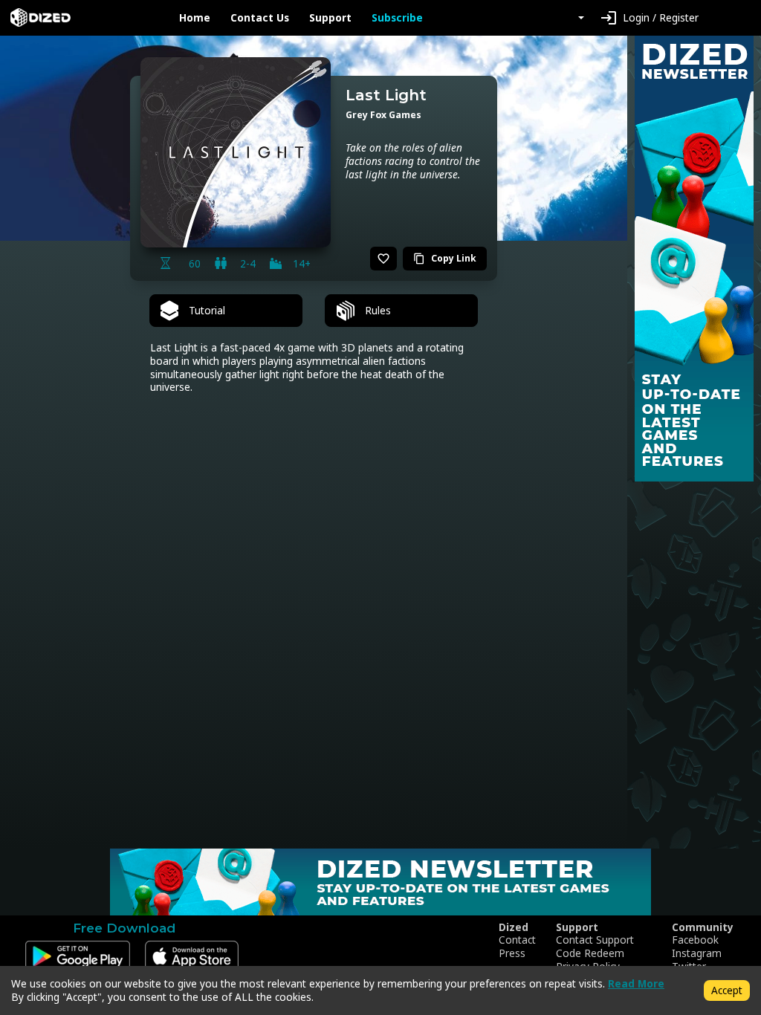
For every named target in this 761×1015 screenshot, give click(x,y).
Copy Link (444, 258)
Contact (517, 940)
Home (194, 18)
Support (330, 18)
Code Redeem (590, 953)
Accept (726, 990)
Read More (636, 983)
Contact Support (595, 940)
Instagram (697, 953)
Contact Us (259, 18)
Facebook (695, 940)
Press (512, 953)
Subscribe (397, 18)
